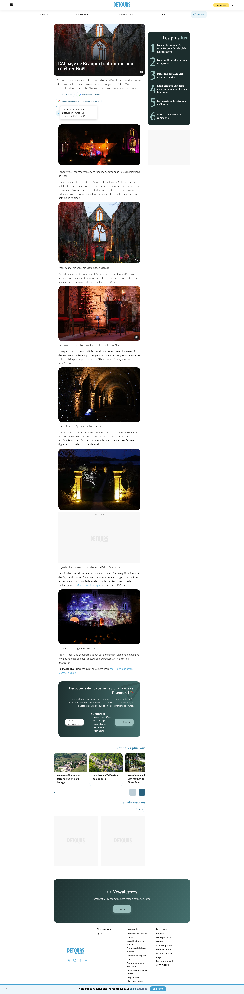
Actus (141, 809)
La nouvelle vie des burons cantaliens (172, 62)
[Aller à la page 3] (58, 792)
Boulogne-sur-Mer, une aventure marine (170, 75)
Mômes (160, 941)
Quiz (99, 933)
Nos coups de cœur (83, 14)
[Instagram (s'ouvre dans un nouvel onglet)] (74, 960)
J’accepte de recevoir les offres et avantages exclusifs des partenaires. (102, 722)
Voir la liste (98, 730)
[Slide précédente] (132, 792)
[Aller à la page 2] (56, 792)
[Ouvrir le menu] (11, 5)
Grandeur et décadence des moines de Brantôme (141, 779)
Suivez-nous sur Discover (91, 94)
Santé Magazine (164, 945)
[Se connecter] (233, 5)
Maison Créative (164, 953)
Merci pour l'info (164, 937)
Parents (160, 933)
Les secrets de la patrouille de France (171, 103)
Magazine (200, 14)
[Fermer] (94, 109)
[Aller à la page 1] (54, 792)
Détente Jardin (163, 949)
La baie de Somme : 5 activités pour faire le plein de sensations (172, 48)
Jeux (163, 14)
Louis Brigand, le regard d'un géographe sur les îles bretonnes (172, 89)
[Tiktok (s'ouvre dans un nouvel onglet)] (86, 960)
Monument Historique (89, 585)
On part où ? (43, 14)
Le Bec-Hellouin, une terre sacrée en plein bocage (68, 779)
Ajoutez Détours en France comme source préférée (80, 101)
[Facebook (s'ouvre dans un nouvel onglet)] (80, 960)
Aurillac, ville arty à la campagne (169, 116)
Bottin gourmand (164, 961)
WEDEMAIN (162, 965)
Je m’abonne (221, 5)
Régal (159, 957)
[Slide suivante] (142, 792)
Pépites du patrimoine (126, 14)
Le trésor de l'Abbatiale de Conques (105, 777)
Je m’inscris (122, 908)
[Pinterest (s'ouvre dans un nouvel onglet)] (69, 960)
